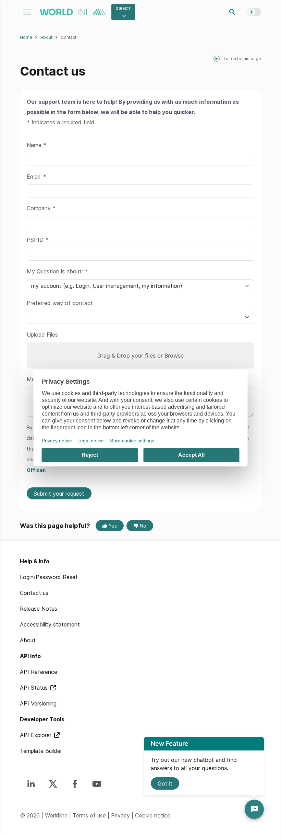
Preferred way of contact (60, 303)
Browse (174, 355)
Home (26, 37)
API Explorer (36, 735)
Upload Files (42, 334)
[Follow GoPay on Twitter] (52, 784)
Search (232, 12)
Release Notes (38, 608)
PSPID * (37, 239)
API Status (34, 687)
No (142, 526)
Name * (36, 145)
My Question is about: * (57, 271)
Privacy (120, 815)
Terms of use (89, 815)
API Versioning (38, 703)
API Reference (38, 671)
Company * (41, 208)
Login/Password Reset (49, 577)
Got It (165, 783)
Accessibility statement (50, 624)
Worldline (56, 815)
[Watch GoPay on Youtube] (96, 784)
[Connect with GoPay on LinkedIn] (30, 784)
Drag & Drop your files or (140, 355)
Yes (112, 526)
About (46, 37)
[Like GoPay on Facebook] (74, 784)
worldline (73, 12)
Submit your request (59, 493)
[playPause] (216, 59)
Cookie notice (152, 815)
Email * (36, 176)
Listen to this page (242, 58)
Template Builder (41, 750)
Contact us (34, 592)
